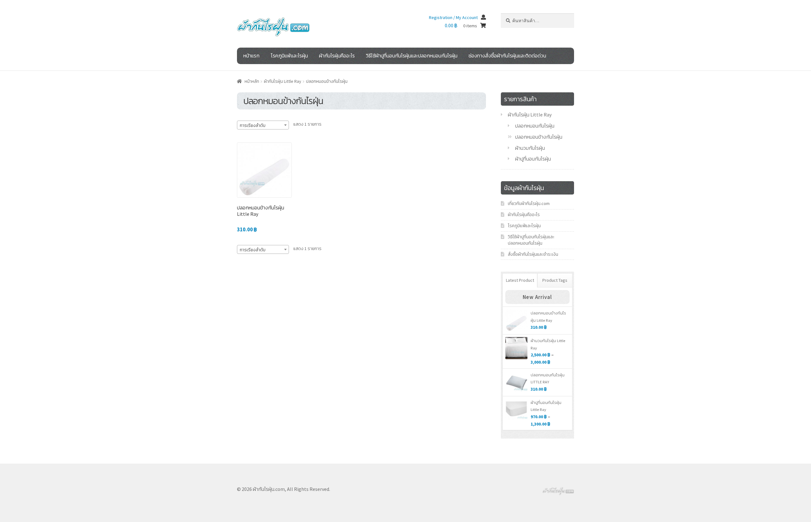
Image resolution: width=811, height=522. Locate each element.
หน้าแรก (251, 55)
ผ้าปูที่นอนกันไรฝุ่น (533, 158)
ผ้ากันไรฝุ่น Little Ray (282, 81)
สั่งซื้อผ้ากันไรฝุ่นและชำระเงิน (533, 254)
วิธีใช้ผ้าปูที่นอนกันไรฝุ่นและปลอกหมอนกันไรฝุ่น (411, 55)
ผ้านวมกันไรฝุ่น (530, 148)
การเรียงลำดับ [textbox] (252, 125)
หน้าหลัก (252, 81)
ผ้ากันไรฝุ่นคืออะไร (337, 55)
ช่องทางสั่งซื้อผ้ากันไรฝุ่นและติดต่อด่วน (507, 55)
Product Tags (554, 280)
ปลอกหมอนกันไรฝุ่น (534, 125)
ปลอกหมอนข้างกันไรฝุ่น (538, 137)
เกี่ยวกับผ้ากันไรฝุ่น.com (529, 203)
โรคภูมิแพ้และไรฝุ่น (289, 55)
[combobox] (263, 125)
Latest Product (520, 280)
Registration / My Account (453, 17)
